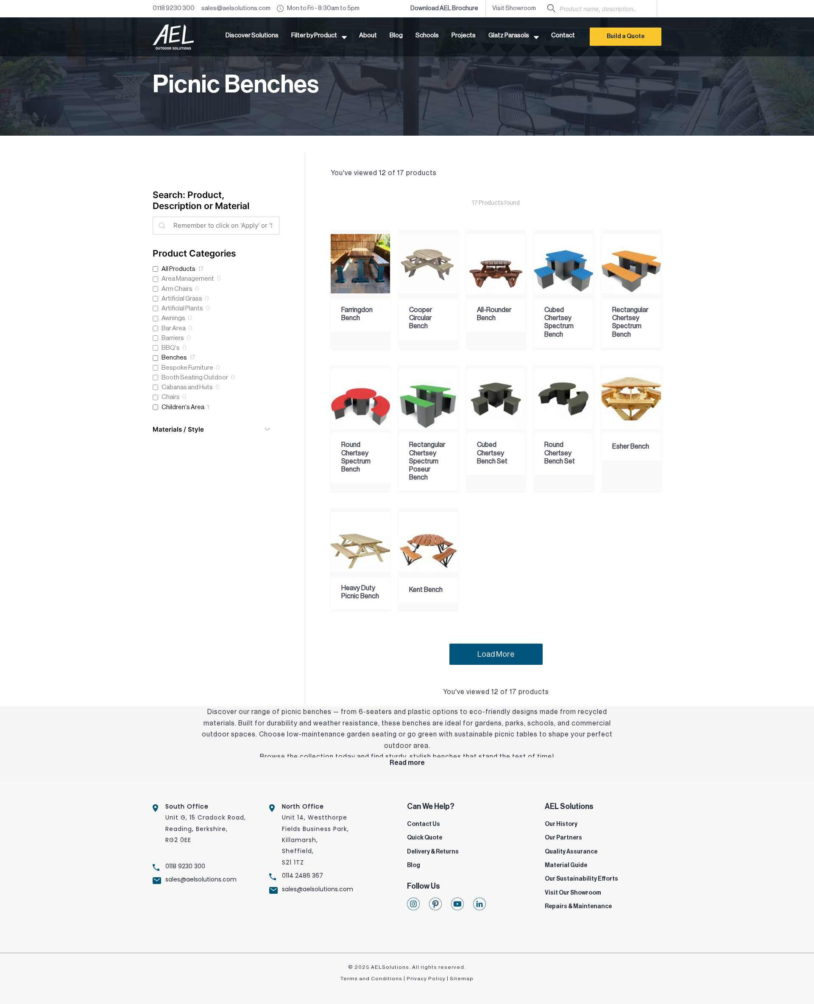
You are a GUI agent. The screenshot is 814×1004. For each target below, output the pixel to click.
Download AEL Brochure (444, 8)
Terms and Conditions (371, 978)
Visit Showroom (514, 8)
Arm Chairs (177, 289)
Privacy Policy (426, 978)
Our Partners (563, 838)
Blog (413, 865)
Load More (495, 654)
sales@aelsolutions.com (235, 8)
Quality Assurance (571, 852)
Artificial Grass (182, 299)
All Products (178, 269)
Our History (561, 824)
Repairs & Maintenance (578, 906)
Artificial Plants (182, 308)
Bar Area (174, 328)
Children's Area (183, 407)
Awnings (173, 318)
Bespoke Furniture (187, 368)
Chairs (171, 397)
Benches (174, 357)
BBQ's (171, 348)
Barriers (173, 338)
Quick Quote (424, 838)
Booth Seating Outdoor (195, 377)
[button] (319, 37)
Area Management (188, 279)
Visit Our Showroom (573, 893)
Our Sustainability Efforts (581, 879)
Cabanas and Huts (187, 387)
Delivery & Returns (433, 852)
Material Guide (566, 865)
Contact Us (423, 824)
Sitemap (462, 978)
